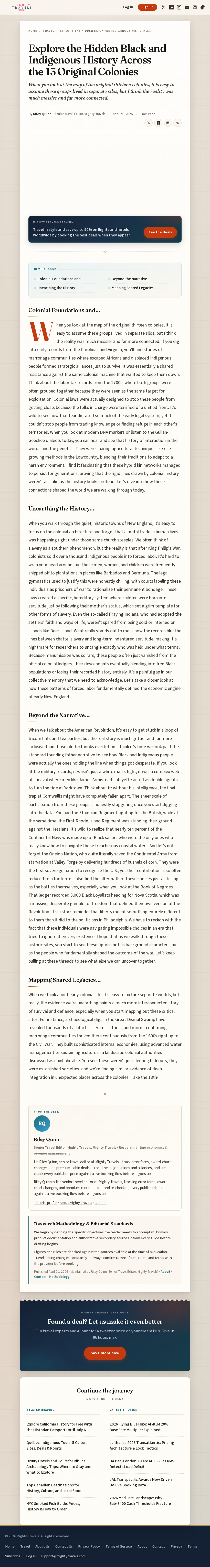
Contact (100, 1202)
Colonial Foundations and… (60, 279)
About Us (42, 1546)
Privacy (176, 1546)
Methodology (59, 1277)
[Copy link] (177, 123)
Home (32, 31)
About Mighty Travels (76, 1202)
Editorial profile (45, 1202)
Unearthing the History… (57, 288)
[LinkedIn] (195, 7)
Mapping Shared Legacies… (134, 288)
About (165, 1271)
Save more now (105, 1353)
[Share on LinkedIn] (168, 123)
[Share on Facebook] (158, 123)
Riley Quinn (42, 114)
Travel (48, 31)
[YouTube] (187, 7)
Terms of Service (119, 1546)
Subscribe (12, 1556)
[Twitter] (163, 7)
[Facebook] (171, 7)
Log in (128, 7)
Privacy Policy (89, 1546)
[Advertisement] (105, 174)
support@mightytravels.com (63, 1556)
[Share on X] (148, 123)
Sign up (147, 7)
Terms (192, 1546)
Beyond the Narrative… (131, 279)
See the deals (160, 232)
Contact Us (64, 1546)
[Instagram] (179, 7)
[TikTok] (203, 7)
